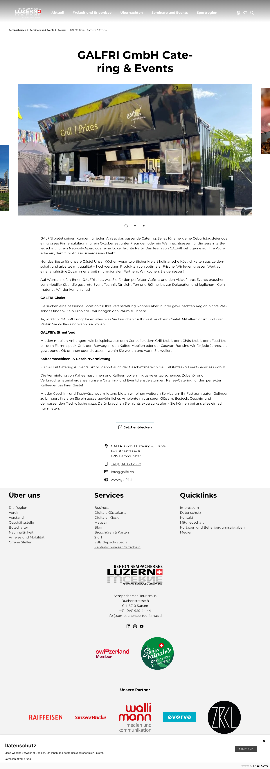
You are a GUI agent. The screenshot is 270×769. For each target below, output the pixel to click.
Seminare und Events (170, 13)
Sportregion (207, 13)
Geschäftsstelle (21, 522)
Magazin (101, 522)
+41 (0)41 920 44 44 (135, 611)
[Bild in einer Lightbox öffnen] (135, 575)
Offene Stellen (20, 542)
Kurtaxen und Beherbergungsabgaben (212, 527)
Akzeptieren (246, 748)
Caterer (62, 30)
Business (101, 508)
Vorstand (16, 518)
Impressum (189, 508)
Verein (14, 513)
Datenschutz (190, 513)
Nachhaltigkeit (21, 532)
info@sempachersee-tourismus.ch (135, 616)
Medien (186, 532)
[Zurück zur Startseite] (28, 13)
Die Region (18, 508)
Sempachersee (17, 30)
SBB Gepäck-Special (111, 542)
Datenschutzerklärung (17, 758)
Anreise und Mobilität (26, 537)
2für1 (98, 537)
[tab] (126, 226)
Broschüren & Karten (111, 532)
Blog (98, 527)
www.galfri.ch (122, 480)
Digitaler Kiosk (106, 518)
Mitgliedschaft (192, 522)
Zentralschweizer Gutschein (117, 547)
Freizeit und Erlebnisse (92, 13)
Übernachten (131, 13)
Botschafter (18, 527)
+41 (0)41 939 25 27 (126, 464)
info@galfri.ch (122, 472)
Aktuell (57, 13)
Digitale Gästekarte (110, 513)
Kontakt (186, 518)
